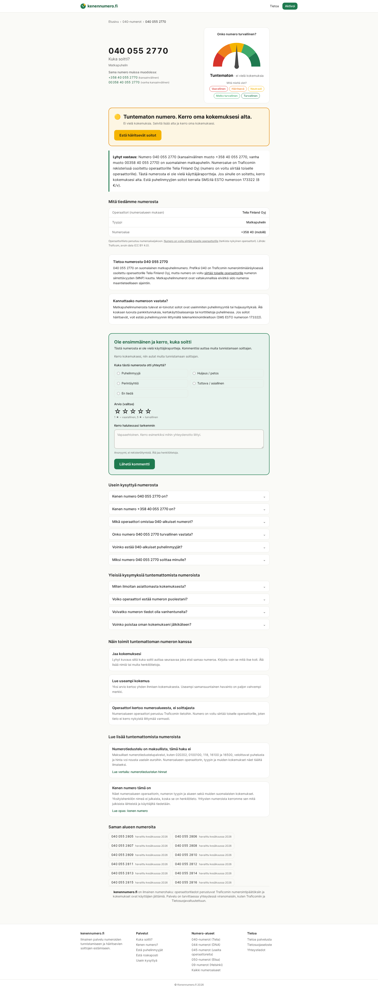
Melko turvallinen (227, 95)
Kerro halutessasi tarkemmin (134, 425)
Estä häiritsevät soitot (137, 135)
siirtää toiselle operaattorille (223, 273)
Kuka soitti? (144, 939)
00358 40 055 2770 (124, 82)
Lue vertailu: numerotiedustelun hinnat (139, 772)
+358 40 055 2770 (123, 77)
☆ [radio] (117, 411)
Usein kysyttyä (146, 960)
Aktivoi (290, 6)
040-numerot (132, 21)
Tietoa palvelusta (259, 939)
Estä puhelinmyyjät (149, 950)
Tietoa (274, 6)
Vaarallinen (219, 88)
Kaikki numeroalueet (206, 970)
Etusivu (113, 21)
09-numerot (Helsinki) (207, 965)
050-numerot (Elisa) (206, 959)
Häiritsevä (238, 88)
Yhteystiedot (256, 950)
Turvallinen (250, 95)
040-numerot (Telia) (206, 939)
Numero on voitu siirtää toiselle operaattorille (191, 241)
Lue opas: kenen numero (130, 811)
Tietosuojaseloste (259, 944)
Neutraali (256, 88)
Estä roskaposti (147, 955)
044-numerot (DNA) (206, 944)
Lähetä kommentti (134, 464)
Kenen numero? (147, 944)
